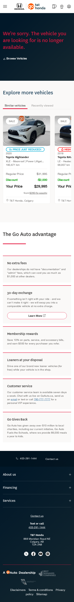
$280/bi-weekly (38, 193)
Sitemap (41, 594)
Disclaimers (18, 589)
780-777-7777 (42, 399)
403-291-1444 (37, 527)
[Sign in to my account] (69, 6)
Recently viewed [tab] (42, 105)
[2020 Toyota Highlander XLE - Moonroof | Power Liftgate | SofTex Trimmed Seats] (26, 131)
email (14, 399)
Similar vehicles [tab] (15, 105)
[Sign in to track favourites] (45, 120)
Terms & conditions (40, 589)
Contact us (37, 515)
